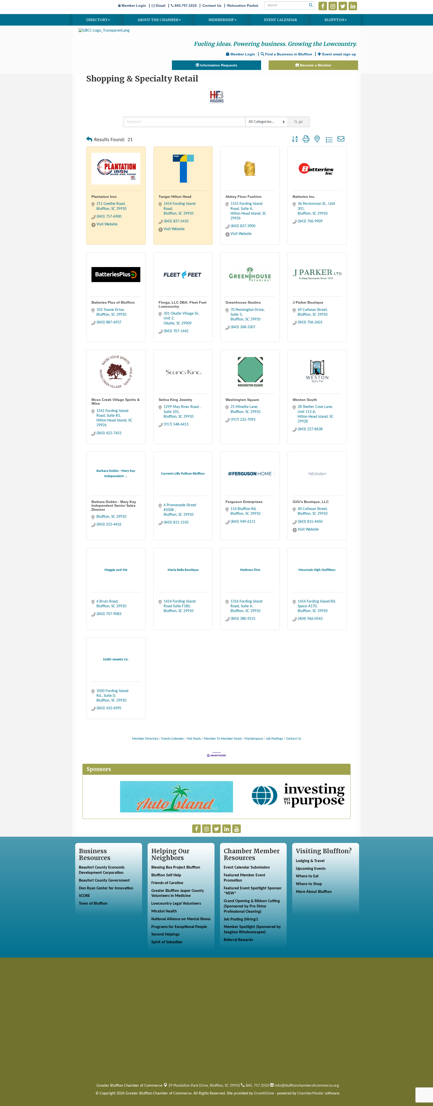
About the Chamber (158, 20)
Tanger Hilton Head (175, 197)
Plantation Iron (104, 197)
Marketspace (254, 738)
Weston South (305, 400)
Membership (221, 20)
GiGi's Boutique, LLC (311, 502)
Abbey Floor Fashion (244, 197)
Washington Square (242, 400)
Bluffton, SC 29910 (204, 1086)
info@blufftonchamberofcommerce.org (306, 1086)
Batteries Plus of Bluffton (113, 302)
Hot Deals (194, 738)
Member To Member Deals (223, 738)
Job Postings (274, 738)
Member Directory (145, 738)
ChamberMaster (310, 1093)
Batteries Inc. (304, 197)
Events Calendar (172, 738)
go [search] (301, 122)
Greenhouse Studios (243, 302)
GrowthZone (264, 1093)
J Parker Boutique (308, 302)
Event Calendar (280, 20)
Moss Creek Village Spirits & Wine (115, 401)
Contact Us (293, 738)
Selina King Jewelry (175, 400)
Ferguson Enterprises (244, 502)
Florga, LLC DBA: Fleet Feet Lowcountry (182, 304)
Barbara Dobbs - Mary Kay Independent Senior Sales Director (113, 506)
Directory (96, 20)
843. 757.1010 (257, 1086)
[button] (89, 139)
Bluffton (334, 20)
